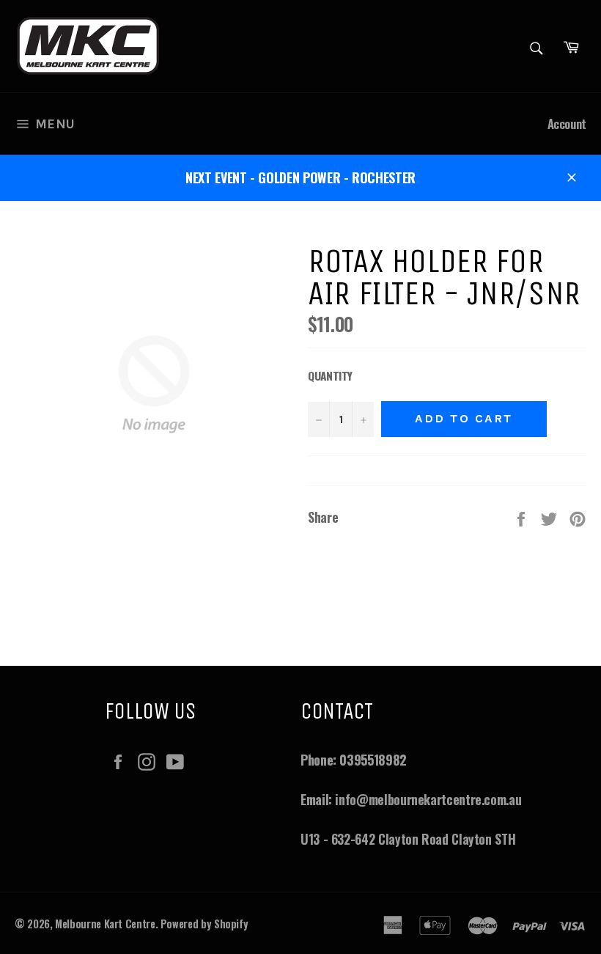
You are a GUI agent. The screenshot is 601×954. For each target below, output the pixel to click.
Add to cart (464, 418)
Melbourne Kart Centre (105, 923)
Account (566, 123)
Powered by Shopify (204, 923)
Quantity (330, 375)
